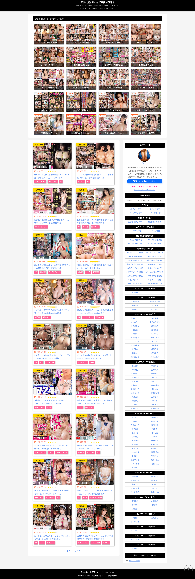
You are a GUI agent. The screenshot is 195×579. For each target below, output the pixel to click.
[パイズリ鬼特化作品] (49, 48)
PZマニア (144, 163)
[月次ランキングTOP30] (146, 26)
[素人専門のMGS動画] (81, 48)
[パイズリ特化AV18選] (49, 71)
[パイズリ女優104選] (49, 26)
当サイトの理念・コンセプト (146, 181)
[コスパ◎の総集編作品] (114, 71)
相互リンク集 (134, 561)
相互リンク (96, 572)
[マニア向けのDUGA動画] (114, 48)
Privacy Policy (108, 572)
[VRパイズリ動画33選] (81, 71)
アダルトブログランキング (144, 190)
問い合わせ (85, 572)
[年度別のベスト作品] (114, 26)
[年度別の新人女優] (146, 48)
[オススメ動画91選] (81, 26)
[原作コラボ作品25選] (146, 71)
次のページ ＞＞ (74, 551)
